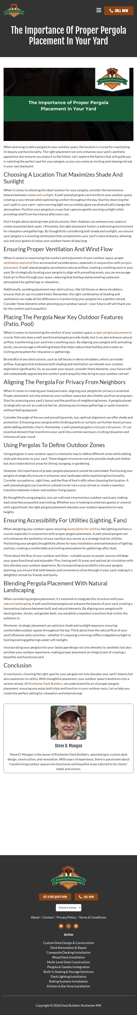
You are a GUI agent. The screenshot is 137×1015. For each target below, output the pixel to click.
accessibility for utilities (83, 529)
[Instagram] (68, 926)
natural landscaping (17, 604)
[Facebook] (61, 926)
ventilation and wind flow (21, 263)
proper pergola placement (111, 332)
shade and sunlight (40, 195)
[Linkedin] (76, 926)
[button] (98, 10)
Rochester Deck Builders (45, 683)
